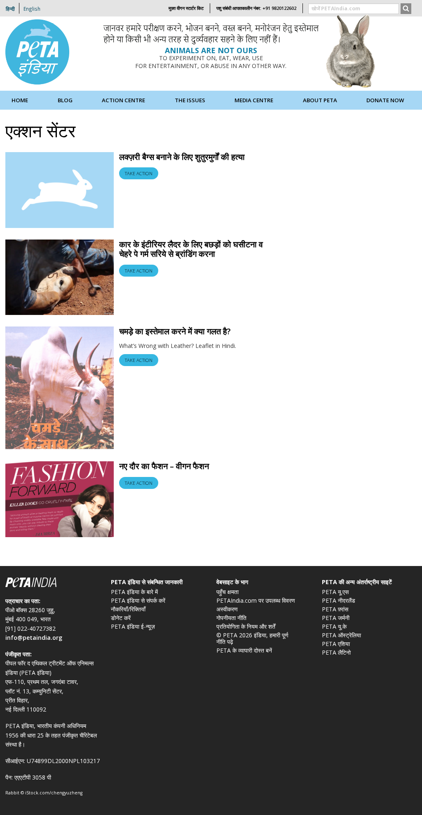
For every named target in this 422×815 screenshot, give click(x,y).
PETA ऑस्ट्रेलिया (341, 635)
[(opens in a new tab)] (59, 388)
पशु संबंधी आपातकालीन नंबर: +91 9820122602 (256, 8)
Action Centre (123, 100)
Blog (65, 100)
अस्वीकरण (227, 609)
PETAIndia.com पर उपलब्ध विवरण (255, 600)
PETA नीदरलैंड (338, 600)
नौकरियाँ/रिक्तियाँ (128, 609)
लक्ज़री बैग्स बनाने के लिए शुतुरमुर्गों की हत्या (182, 156)
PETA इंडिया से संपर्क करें (138, 600)
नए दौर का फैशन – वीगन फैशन (164, 466)
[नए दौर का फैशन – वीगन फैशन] (59, 499)
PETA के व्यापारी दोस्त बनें (244, 650)
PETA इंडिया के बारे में (134, 592)
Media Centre (253, 100)
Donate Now (385, 100)
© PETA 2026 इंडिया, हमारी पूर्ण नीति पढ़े (252, 638)
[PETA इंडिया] (38, 53)
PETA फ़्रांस (335, 609)
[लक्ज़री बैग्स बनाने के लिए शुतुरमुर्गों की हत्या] (59, 189)
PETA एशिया (336, 644)
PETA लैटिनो (336, 652)
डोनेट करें (121, 618)
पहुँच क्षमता (227, 592)
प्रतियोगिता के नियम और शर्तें (245, 626)
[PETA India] (52, 583)
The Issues (190, 100)
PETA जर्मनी (335, 618)
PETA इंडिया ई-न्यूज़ (133, 626)
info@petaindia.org (33, 637)
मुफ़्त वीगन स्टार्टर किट (186, 8)
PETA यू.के (334, 626)
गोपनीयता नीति (231, 618)
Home (20, 100)
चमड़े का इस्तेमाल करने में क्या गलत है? (175, 331)
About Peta (320, 100)
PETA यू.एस (335, 592)
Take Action (138, 173)
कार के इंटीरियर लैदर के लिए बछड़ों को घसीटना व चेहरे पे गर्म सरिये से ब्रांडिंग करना (191, 249)
